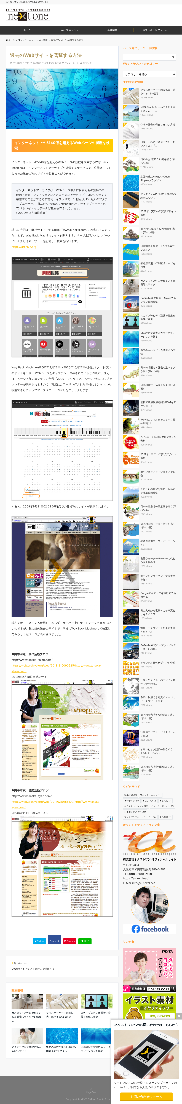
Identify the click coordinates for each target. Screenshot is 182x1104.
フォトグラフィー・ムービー (140, 817)
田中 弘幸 (87, 63)
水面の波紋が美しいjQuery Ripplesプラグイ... (61, 1048)
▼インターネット (70, 63)
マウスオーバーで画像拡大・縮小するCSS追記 (60, 1014)
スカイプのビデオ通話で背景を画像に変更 (96, 1014)
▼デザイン (131, 800)
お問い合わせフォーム (155, 30)
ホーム (27, 30)
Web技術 (56, 63)
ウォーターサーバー (162, 806)
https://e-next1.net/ (136, 878)
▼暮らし (165, 800)
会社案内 (112, 30)
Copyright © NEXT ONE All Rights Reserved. (91, 1099)
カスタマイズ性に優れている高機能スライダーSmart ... (26, 1016)
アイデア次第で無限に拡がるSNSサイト (26, 1048)
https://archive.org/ (25, 247)
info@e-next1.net (143, 883)
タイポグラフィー (135, 811)
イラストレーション (136, 806)
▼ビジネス (149, 800)
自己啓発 (165, 817)
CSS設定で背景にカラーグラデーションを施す (96, 1048)
